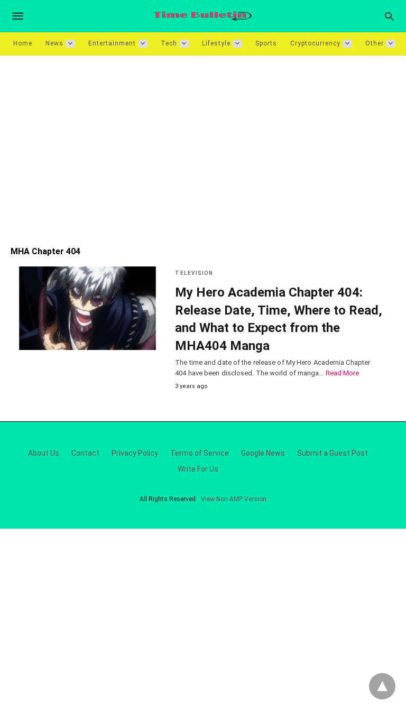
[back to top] (382, 686)
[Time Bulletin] (202, 16)
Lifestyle (216, 43)
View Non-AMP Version (233, 499)
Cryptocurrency (315, 43)
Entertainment (112, 43)
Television (194, 273)
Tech (169, 43)
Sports (266, 43)
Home (22, 43)
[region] (203, 145)
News (54, 43)
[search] (389, 16)
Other (374, 43)
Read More (342, 373)
